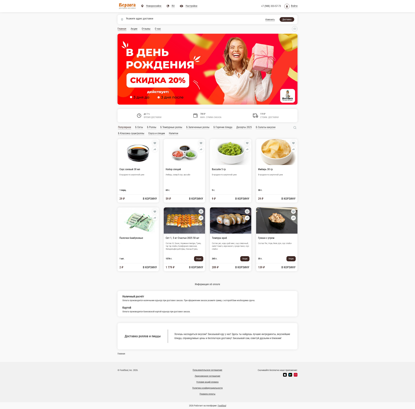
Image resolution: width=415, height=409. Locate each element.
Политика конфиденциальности (207, 388)
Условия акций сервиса (207, 382)
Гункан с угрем (266, 237)
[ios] (285, 375)
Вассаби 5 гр (219, 169)
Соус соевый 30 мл (129, 169)
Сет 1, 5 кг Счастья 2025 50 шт (182, 237)
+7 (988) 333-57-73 (271, 6)
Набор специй (173, 169)
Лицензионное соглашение (207, 376)
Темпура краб (219, 237)
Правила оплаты (207, 394)
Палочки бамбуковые (131, 237)
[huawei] (295, 375)
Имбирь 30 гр (265, 169)
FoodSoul (222, 405)
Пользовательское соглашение (207, 370)
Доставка (286, 19)
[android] (290, 375)
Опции (198, 259)
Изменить (270, 19)
